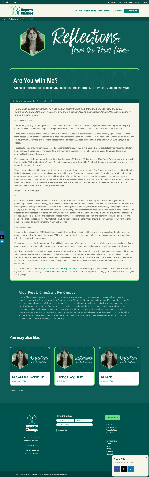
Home (5, 19)
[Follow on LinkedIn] (11, 2)
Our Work (117, 11)
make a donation (51, 268)
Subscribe (62, 430)
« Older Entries (16, 390)
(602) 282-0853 (32, 445)
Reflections (13, 19)
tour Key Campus (67, 268)
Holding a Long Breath (70, 377)
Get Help (78, 11)
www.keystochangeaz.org (53, 318)
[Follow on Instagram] (7, 2)
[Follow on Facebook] (3, 2)
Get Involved (90, 11)
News (131, 2)
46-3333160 (34, 450)
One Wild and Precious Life (28, 377)
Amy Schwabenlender (25, 101)
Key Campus (112, 2)
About (120, 2)
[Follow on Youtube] (15, 2)
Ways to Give (104, 11)
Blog (125, 2)
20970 (35, 453)
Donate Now (131, 11)
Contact (145, 2)
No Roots (106, 377)
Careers (137, 2)
